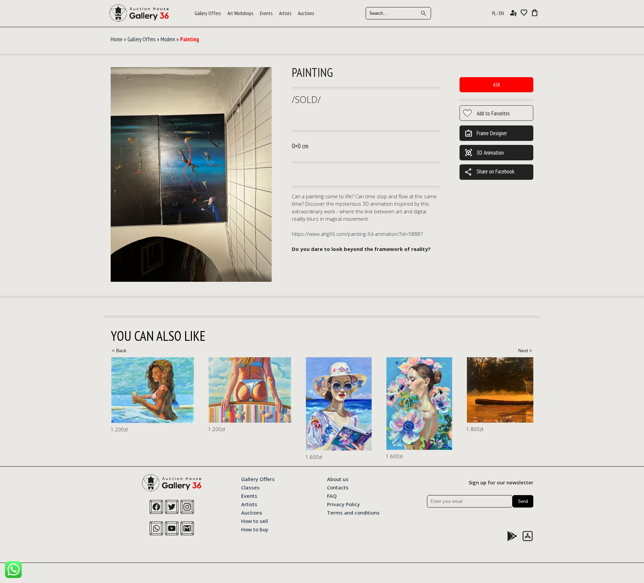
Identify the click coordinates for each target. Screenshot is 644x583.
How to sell (254, 521)
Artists (285, 13)
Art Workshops (240, 13)
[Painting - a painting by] (191, 174)
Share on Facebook (489, 172)
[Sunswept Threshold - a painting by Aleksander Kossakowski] (250, 390)
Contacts (337, 487)
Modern (168, 39)
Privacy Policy (343, 504)
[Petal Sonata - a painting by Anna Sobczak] (419, 403)
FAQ (332, 495)
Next (525, 350)
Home (116, 39)
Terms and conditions (353, 512)
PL (494, 13)
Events (266, 13)
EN (501, 13)
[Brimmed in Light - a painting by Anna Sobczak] (339, 403)
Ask (496, 85)
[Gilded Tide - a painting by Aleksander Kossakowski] (152, 390)
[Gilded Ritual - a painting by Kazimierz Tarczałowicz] (520, 390)
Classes (250, 487)
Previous (119, 350)
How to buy (254, 529)
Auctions (306, 13)
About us (337, 479)
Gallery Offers (208, 13)
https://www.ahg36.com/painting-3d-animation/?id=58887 (357, 233)
